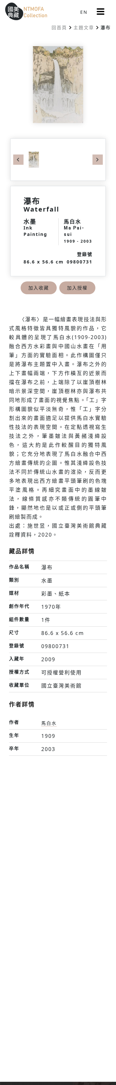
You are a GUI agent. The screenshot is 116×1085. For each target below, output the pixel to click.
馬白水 (49, 723)
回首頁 (59, 27)
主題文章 (83, 27)
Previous (18, 159)
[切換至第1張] (34, 159)
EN (84, 12)
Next (97, 159)
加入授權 (77, 288)
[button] (101, 11)
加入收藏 (38, 288)
